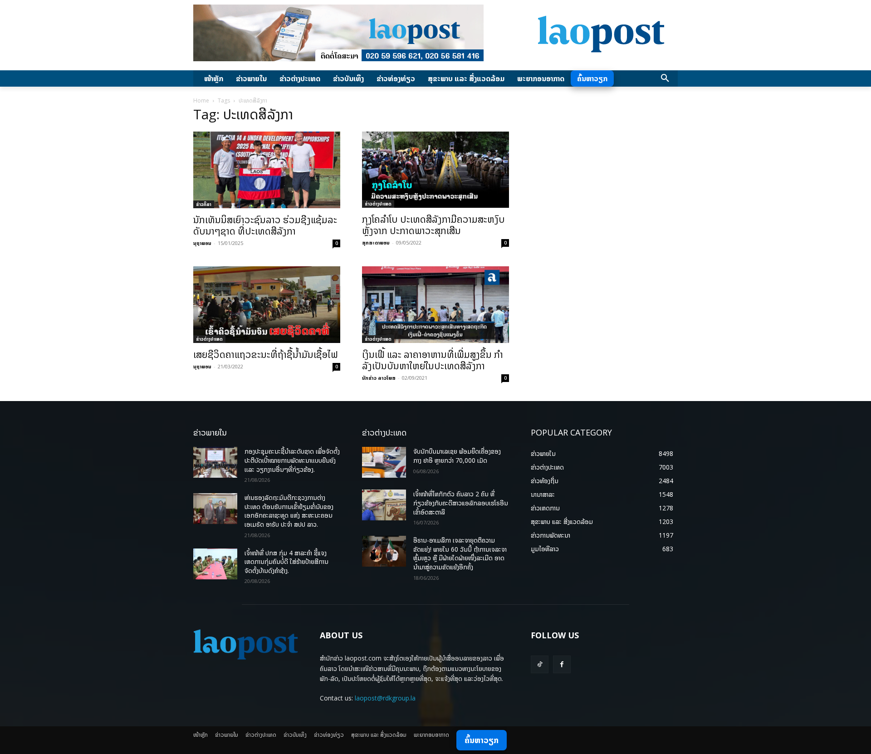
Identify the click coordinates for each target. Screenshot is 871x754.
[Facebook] (562, 664)
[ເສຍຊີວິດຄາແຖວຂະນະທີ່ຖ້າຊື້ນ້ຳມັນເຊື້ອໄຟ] (266, 304)
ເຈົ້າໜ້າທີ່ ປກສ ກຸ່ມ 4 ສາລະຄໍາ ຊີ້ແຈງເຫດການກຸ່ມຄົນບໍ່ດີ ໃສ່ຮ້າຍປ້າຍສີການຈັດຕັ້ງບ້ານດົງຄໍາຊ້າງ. (286, 561)
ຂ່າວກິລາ (203, 204)
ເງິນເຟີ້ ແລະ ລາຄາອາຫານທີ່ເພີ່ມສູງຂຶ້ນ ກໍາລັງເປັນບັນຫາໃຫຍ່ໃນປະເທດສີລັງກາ (432, 360)
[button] (665, 78)
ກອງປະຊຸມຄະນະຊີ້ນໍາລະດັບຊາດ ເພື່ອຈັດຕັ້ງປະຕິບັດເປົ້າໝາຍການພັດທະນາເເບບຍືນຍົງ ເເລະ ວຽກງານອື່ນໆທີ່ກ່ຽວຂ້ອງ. (292, 460)
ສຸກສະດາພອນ (376, 242)
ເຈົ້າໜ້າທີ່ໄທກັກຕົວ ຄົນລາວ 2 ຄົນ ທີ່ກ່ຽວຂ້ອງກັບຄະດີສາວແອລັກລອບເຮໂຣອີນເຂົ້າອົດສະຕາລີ (460, 503)
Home (201, 100)
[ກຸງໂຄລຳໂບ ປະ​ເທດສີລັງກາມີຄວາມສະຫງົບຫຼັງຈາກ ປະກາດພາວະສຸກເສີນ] (435, 170)
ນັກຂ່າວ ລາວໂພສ (379, 377)
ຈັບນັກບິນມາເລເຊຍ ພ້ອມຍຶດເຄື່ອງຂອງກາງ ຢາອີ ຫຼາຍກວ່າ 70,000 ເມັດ (457, 456)
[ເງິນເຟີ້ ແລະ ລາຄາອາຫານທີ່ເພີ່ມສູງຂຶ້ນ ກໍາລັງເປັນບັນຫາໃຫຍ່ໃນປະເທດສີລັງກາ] (435, 304)
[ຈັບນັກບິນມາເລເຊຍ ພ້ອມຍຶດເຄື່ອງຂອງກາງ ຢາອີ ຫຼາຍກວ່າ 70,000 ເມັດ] (384, 462)
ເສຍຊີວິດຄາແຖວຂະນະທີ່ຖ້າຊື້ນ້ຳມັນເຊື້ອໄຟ (265, 354)
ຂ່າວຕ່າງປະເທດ (378, 204)
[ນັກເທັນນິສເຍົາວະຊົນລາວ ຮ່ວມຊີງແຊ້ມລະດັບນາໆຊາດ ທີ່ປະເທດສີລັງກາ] (266, 170)
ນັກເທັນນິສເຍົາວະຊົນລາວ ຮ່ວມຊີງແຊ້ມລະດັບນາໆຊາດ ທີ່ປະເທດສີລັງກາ (265, 225)
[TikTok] (539, 664)
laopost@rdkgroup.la (385, 698)
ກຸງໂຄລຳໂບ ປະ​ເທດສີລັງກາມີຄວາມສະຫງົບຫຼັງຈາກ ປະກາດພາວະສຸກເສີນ (433, 225)
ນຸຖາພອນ (202, 243)
